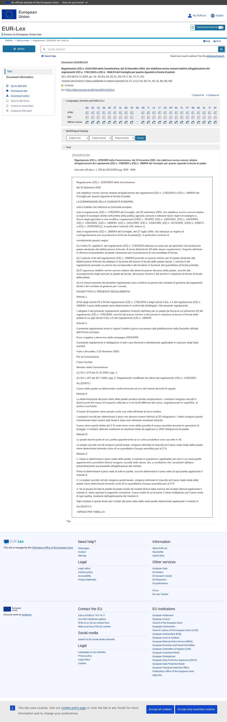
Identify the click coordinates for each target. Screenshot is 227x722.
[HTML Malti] (170, 112)
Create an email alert (22, 105)
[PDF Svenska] (215, 117)
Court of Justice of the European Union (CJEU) (175, 630)
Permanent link (19, 91)
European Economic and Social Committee (174, 645)
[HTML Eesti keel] (115, 112)
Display (140, 138)
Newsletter (158, 552)
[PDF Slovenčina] (198, 117)
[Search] (221, 49)
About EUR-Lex (160, 548)
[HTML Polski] (181, 112)
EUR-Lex (14, 28)
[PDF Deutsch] (109, 117)
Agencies (157, 675)
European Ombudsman (164, 656)
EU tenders (158, 572)
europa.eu (27, 614)
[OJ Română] (193, 122)
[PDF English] (126, 117)
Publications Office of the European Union (52, 547)
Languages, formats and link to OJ (85, 100)
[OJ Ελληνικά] (120, 122)
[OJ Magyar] (165, 122)
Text (9, 71)
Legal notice (84, 568)
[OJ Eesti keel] (115, 122)
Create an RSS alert (21, 110)
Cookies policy (85, 572)
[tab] (141, 100)
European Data (160, 568)
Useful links (158, 555)
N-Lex (155, 590)
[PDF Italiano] (148, 117)
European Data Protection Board (168, 663)
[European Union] (12, 609)
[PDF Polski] (181, 117)
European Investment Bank (166, 652)
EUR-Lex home (23, 40)
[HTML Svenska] (215, 112)
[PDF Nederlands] (176, 117)
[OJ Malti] (170, 122)
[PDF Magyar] (165, 117)
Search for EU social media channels (96, 639)
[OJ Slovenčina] (198, 122)
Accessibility (84, 576)
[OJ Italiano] (148, 122)
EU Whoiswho (159, 579)
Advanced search (215, 56)
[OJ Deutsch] (109, 122)
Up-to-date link (19, 86)
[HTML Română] (193, 112)
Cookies (82, 663)
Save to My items (20, 100)
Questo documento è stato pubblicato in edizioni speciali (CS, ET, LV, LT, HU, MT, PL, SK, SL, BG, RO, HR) (116, 81)
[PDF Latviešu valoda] (154, 117)
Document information (19, 77)
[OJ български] (87, 122)
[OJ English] (126, 122)
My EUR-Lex (199, 15)
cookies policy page (73, 707)
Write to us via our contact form (93, 622)
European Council (161, 619)
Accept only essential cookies (196, 709)
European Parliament (163, 615)
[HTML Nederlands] (176, 112)
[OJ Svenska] (215, 122)
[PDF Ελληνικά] (120, 117)
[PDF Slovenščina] (204, 117)
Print (218, 41)
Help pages (83, 548)
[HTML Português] (187, 112)
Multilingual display (77, 131)
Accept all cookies (160, 709)
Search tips (50, 56)
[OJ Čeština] (98, 122)
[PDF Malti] (170, 117)
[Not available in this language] (137, 112)
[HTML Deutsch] (109, 112)
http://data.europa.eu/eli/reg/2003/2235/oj (90, 89)
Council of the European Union (167, 622)
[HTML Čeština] (98, 112)
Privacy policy (85, 655)
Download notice (20, 96)
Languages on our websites (92, 652)
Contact (82, 552)
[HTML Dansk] (103, 112)
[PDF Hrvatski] (142, 117)
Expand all (199, 95)
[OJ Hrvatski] (142, 122)
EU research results (162, 576)
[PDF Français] (131, 117)
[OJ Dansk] (103, 122)
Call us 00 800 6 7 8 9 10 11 (91, 615)
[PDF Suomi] (209, 117)
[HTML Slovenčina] (198, 112)
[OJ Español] (92, 122)
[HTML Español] (92, 112)
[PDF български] (87, 117)
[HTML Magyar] (165, 112)
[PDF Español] (92, 117)
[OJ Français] (131, 122)
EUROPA (9, 40)
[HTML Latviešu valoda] (154, 112)
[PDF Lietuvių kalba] (159, 117)
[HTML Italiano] (148, 112)
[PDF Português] (187, 117)
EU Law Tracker (160, 594)
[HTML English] (126, 112)
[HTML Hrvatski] (142, 112)
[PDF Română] (193, 117)
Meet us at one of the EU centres (94, 626)
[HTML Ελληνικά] (120, 112)
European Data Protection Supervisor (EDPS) (175, 660)
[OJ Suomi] (209, 122)
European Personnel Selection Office (171, 667)
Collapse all (213, 95)
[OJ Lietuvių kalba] (159, 122)
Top (69, 521)
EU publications (160, 583)
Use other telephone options (92, 619)
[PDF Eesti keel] (115, 117)
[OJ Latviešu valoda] (154, 122)
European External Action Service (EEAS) (173, 641)
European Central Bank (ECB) (167, 634)
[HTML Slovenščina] (204, 112)
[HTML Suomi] (209, 112)
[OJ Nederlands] (176, 122)
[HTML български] (87, 112)
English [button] (219, 15)
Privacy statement (87, 579)
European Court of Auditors (166, 637)
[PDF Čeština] (98, 117)
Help (208, 41)
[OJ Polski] (181, 122)
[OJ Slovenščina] (204, 122)
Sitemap (82, 555)
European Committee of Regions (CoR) (172, 649)
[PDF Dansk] (103, 117)
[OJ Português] (187, 122)
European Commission (164, 626)
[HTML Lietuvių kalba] (159, 112)
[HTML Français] (131, 112)
